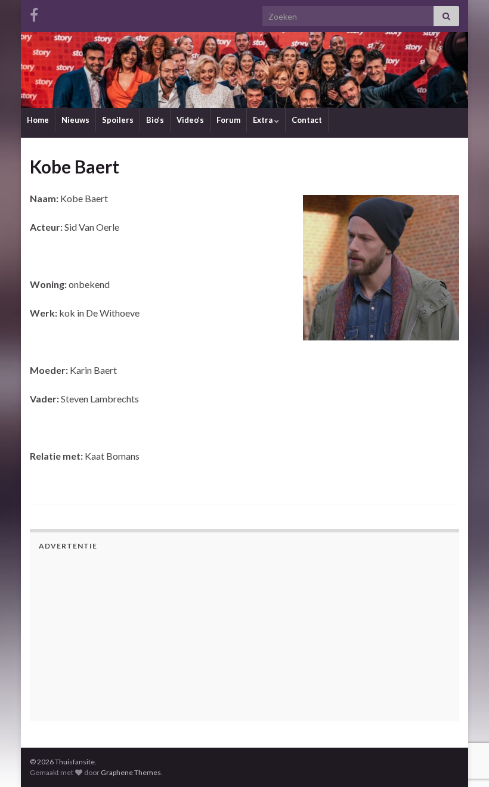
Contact (307, 120)
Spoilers (118, 120)
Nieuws (75, 120)
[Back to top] (462, 716)
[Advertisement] (113, 633)
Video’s (190, 120)
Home (38, 120)
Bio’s (155, 120)
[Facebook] (34, 12)
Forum (228, 120)
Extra (263, 120)
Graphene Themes (131, 772)
